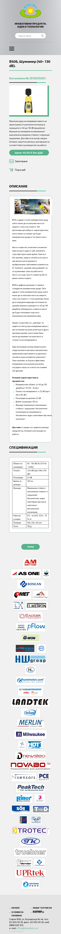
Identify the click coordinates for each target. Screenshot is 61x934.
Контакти (38, 912)
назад (30, 547)
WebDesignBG (16, 931)
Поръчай (20, 169)
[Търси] (43, 35)
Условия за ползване (17, 913)
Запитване (21, 161)
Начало (15, 908)
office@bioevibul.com (27, 928)
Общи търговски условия (42, 908)
